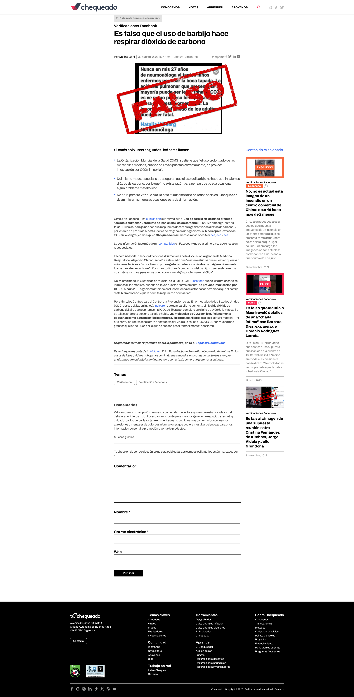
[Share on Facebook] (226, 56)
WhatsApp (154, 647)
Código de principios (267, 631)
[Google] (79, 689)
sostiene (198, 280)
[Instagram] (85, 689)
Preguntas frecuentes (267, 651)
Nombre (122, 512)
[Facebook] (73, 689)
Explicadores (155, 631)
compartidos (167, 243)
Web (118, 552)
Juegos (200, 655)
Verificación (124, 382)
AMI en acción (204, 651)
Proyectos (261, 639)
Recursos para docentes (210, 658)
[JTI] (95, 671)
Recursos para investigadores (213, 666)
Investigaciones (157, 635)
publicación (153, 218)
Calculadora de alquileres (210, 627)
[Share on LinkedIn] (234, 56)
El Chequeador (204, 647)
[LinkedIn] (91, 689)
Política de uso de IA (266, 635)
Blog (150, 658)
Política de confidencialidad (259, 689)
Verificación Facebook (153, 382)
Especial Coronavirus (210, 342)
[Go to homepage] (100, 7)
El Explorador (203, 631)
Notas (193, 7)
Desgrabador (203, 619)
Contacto (78, 641)
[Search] (258, 7)
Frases (152, 627)
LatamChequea (157, 670)
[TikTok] (97, 689)
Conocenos (170, 7)
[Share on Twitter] (230, 56)
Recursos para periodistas (211, 663)
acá (213, 235)
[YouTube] (114, 689)
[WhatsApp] (110, 689)
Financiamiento (264, 643)
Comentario (125, 466)
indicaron (160, 305)
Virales (152, 623)
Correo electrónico (131, 532)
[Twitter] (103, 689)
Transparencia (263, 623)
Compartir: (218, 57)
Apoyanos (240, 7)
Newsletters (155, 651)
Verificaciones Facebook (135, 26)
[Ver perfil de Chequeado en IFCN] (75, 671)
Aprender (215, 7)
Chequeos (154, 619)
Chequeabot (203, 635)
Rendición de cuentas (267, 647)
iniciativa (155, 351)
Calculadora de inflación (209, 623)
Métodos (260, 627)
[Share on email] (238, 56)
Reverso (153, 674)
